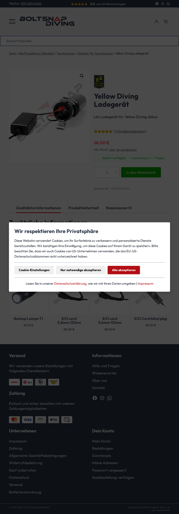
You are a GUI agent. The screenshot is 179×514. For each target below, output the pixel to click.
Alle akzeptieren (124, 270)
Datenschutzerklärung (70, 283)
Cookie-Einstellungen (34, 270)
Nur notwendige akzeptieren (80, 270)
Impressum (145, 283)
